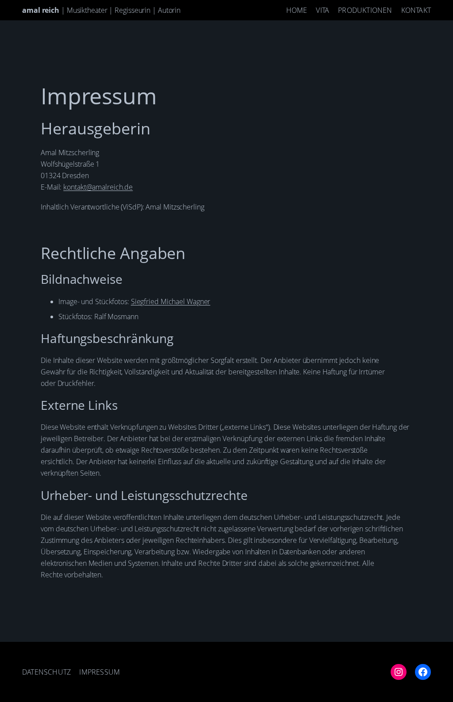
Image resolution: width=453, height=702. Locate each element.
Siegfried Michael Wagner (171, 301)
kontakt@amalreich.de (98, 187)
